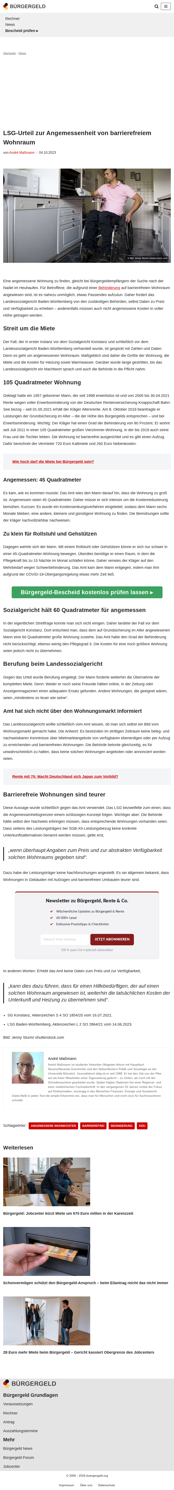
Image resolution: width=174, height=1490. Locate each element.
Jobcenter (11, 1466)
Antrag (8, 1422)
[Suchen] (156, 6)
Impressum (66, 1485)
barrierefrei (93, 1125)
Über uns (86, 1485)
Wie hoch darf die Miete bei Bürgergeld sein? (53, 462)
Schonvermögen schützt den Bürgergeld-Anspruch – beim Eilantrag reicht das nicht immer (85, 1283)
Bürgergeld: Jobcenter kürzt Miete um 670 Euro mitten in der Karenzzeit (68, 1213)
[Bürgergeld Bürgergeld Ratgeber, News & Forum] (24, 6)
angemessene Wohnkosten (53, 1125)
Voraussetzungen (18, 1404)
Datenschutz (106, 1485)
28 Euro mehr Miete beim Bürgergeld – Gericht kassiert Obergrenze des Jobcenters (78, 1352)
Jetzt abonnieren (112, 939)
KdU (142, 1125)
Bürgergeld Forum (18, 1457)
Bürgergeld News (17, 1448)
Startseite (9, 53)
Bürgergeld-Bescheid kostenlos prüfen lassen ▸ (87, 592)
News (10, 24)
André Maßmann (22, 152)
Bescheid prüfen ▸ (21, 31)
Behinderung (109, 288)
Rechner (12, 19)
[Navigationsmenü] (166, 6)
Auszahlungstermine (20, 1431)
